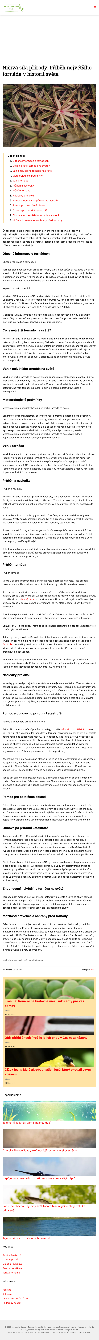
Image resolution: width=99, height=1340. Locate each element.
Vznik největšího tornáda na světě (32, 170)
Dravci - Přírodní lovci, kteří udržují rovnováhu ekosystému (40, 1150)
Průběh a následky (23, 185)
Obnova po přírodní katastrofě (30, 210)
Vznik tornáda (20, 180)
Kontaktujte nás (35, 960)
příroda (93, 970)
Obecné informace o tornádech (31, 160)
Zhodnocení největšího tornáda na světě (36, 215)
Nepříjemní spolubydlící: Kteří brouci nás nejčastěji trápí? (39, 1178)
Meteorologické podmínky (28, 175)
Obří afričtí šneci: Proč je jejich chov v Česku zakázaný (46, 1038)
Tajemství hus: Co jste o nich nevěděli (26, 1238)
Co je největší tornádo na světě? (31, 165)
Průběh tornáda (21, 190)
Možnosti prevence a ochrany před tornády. (38, 220)
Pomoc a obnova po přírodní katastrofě (35, 200)
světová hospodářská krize (75, 729)
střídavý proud (27, 599)
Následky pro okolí (23, 195)
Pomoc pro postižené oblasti (29, 205)
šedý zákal (8, 644)
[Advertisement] (49, 35)
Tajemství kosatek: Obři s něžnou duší (27, 1122)
